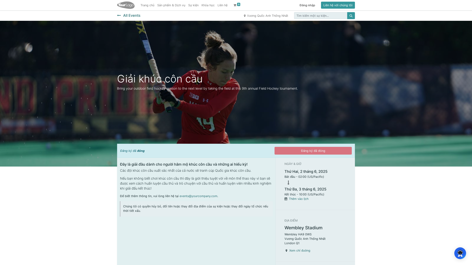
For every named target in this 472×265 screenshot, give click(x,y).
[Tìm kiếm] (351, 15)
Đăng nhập (307, 5)
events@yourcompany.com (198, 196)
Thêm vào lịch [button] (298, 199)
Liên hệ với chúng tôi (338, 5)
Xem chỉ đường (299, 250)
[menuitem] (147, 5)
